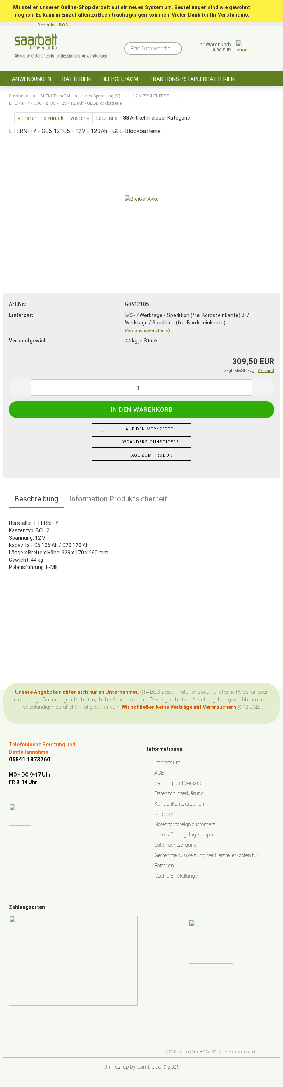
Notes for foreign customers (185, 824)
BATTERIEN (76, 79)
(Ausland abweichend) (147, 330)
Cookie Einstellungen (177, 876)
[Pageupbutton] (263, 1076)
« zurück (53, 118)
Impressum (167, 762)
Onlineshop (116, 1067)
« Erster (27, 118)
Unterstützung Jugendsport (185, 835)
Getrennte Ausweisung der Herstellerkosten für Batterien (206, 860)
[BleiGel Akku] (142, 197)
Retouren (164, 814)
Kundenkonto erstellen (179, 804)
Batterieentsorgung (175, 845)
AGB (159, 773)
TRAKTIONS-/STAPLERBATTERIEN (192, 79)
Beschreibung (36, 498)
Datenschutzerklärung (179, 793)
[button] (20, 387)
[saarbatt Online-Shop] (61, 46)
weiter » (79, 118)
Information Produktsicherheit (118, 498)
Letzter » (107, 118)
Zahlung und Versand (178, 783)
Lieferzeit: (22, 315)
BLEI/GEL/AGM (120, 79)
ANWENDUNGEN (31, 79)
